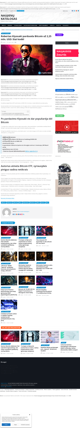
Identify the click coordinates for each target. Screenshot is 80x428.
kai (74, 97)
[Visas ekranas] (76, 132)
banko (64, 94)
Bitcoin (4, 202)
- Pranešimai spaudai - (32, 391)
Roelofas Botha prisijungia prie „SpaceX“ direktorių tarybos (49, 349)
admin (4, 42)
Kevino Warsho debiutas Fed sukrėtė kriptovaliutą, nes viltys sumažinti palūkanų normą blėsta (9, 243)
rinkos (57, 106)
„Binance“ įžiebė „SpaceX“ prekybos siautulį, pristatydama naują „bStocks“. (8, 268)
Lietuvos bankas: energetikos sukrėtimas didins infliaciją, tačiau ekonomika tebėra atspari (69, 347)
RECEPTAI (58, 25)
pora (75, 102)
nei (63, 102)
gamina (64, 97)
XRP (64, 109)
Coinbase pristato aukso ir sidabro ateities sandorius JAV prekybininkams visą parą (9, 317)
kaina (77, 97)
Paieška (59, 35)
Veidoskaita (7, 373)
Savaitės (60, 106)
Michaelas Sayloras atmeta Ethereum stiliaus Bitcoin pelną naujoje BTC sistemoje (26, 267)
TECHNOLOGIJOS (18, 25)
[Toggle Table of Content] (27, 112)
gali (62, 97)
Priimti (6, 424)
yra (65, 109)
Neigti (15, 424)
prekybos (67, 104)
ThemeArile (9, 386)
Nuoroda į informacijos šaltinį (7, 198)
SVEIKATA (52, 25)
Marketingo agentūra (5, 365)
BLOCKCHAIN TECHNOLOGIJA (30, 25)
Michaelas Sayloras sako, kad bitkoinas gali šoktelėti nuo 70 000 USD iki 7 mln (44, 267)
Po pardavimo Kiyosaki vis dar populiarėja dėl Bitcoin (13, 113)
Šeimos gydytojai (56, 389)
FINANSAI (10, 25)
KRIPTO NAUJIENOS (43, 25)
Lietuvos (70, 100)
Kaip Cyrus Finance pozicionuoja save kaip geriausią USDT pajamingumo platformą (9, 292)
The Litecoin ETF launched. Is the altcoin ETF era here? (44, 241)
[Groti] (56, 132)
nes (65, 102)
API (56, 94)
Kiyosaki (10, 202)
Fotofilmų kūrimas (39, 389)
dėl (56, 97)
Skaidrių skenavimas (5, 368)
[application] (66, 127)
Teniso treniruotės (22, 391)
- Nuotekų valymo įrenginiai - (11, 391)
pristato (73, 104)
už (47, 202)
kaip (56, 100)
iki (67, 97)
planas (69, 102)
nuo (67, 102)
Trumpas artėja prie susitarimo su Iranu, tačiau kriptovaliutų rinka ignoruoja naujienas (25, 243)
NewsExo (3, 386)
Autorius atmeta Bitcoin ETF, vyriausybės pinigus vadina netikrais (15, 114)
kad (72, 97)
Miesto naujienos (9, 370)
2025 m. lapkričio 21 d (31, 151)
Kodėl (16, 202)
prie (69, 104)
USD (43, 202)
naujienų (57, 102)
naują (61, 102)
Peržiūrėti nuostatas (25, 424)
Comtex (72, 94)
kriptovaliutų (62, 100)
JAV (70, 97)
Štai (38, 202)
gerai (66, 97)
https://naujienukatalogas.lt (23, 211)
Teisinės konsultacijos (12, 367)
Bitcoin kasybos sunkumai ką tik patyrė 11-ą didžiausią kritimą (44, 291)
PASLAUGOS (65, 25)
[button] (29, 414)
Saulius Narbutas (9, 372)
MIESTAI (4, 25)
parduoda (26, 202)
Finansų (59, 97)
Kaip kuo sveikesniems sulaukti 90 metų (64, 78)
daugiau (76, 94)
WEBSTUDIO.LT (4, 383)
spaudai (66, 106)
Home (3, 29)
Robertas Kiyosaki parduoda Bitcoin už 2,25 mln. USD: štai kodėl (19, 29)
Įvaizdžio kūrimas (73, 389)
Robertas (33, 202)
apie (58, 94)
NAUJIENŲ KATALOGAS (9, 17)
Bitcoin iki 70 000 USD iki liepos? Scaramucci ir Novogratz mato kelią (27, 290)
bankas (61, 94)
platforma (72, 102)
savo (63, 106)
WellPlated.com (59, 109)
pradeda (57, 104)
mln (20, 202)
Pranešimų (62, 104)
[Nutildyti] (75, 132)
